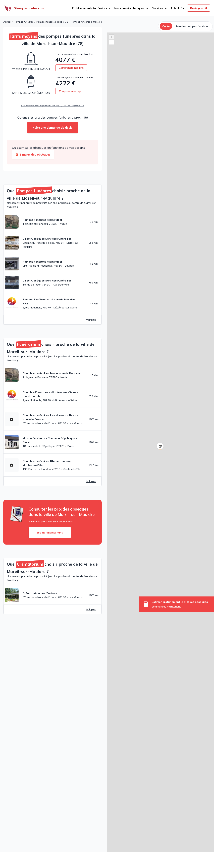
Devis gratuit (198, 8)
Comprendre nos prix (71, 67)
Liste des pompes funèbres (191, 26)
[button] (160, 450)
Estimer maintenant (50, 532)
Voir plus (91, 319)
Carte (166, 26)
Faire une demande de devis (52, 127)
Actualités (177, 8)
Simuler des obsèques (35, 154)
